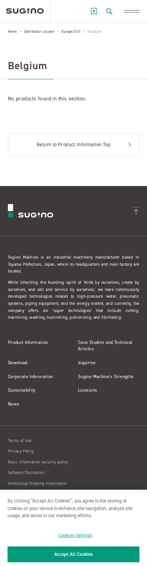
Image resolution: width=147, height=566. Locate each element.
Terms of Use (20, 440)
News (13, 404)
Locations (87, 390)
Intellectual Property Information (37, 483)
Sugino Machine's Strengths (106, 377)
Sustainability (22, 390)
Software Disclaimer (26, 472)
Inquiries (87, 363)
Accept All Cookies (73, 554)
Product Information (28, 342)
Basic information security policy (38, 462)
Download (18, 363)
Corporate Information (30, 377)
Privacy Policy (21, 451)
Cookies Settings (75, 535)
